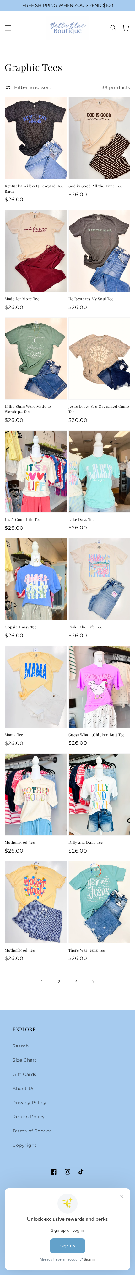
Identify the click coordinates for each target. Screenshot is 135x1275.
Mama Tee (14, 734)
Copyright (24, 1145)
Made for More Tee (22, 298)
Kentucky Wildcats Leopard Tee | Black (35, 188)
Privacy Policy (29, 1102)
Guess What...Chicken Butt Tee (96, 734)
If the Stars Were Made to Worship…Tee (28, 409)
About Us (24, 1088)
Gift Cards (24, 1074)
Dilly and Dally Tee (85, 842)
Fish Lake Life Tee (85, 626)
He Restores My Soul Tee (91, 298)
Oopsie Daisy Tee (21, 626)
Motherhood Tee (20, 842)
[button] (8, 28)
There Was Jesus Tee (86, 949)
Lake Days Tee (81, 519)
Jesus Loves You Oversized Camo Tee (98, 409)
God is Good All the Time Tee (95, 185)
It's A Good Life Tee (23, 519)
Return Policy (29, 1117)
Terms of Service (32, 1131)
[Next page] (93, 982)
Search (21, 1046)
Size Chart (25, 1060)
